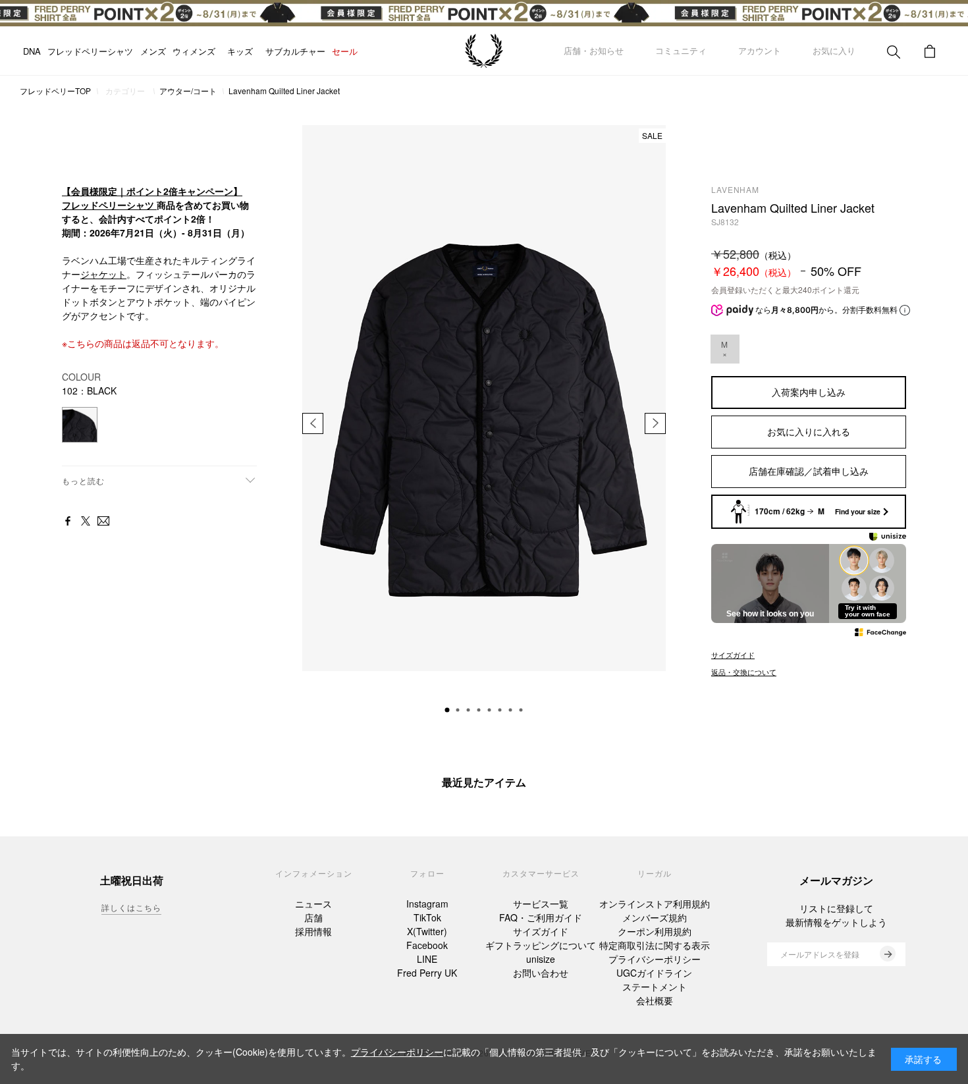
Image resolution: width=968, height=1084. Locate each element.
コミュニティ (681, 50)
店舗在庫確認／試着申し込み (809, 470)
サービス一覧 (540, 903)
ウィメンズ (194, 51)
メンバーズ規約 (654, 917)
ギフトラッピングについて (540, 945)
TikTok (427, 917)
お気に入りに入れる (808, 431)
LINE (427, 958)
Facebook (427, 945)
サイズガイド (540, 931)
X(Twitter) (427, 931)
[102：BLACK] (79, 425)
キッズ (235, 51)
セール (334, 51)
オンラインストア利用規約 (654, 903)
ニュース (313, 903)
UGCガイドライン (654, 972)
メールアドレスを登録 (819, 954)
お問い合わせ (540, 972)
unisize (540, 958)
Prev (312, 423)
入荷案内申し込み (809, 391)
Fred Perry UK (427, 972)
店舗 (313, 917)
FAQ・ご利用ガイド (540, 917)
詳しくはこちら (131, 907)
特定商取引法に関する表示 (654, 945)
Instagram (427, 903)
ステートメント (654, 986)
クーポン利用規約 (654, 931)
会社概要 (654, 1000)
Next (655, 423)
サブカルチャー (285, 51)
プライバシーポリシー (654, 958)
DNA (32, 51)
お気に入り (834, 50)
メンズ (153, 51)
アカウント (759, 50)
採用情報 (313, 931)
